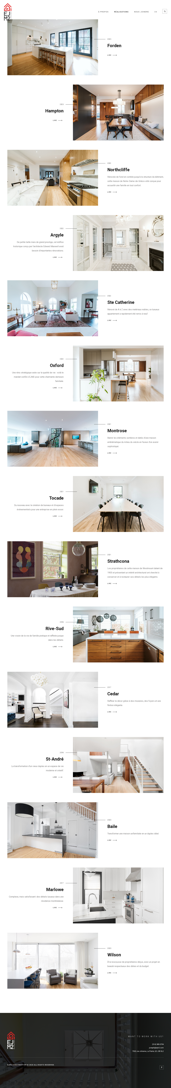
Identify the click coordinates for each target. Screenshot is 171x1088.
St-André (55, 759)
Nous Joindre (141, 12)
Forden (114, 45)
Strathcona (118, 561)
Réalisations (121, 12)
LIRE (109, 55)
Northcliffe (118, 169)
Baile (112, 826)
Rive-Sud (55, 628)
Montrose (117, 430)
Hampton (54, 110)
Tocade (56, 498)
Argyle (57, 235)
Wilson (114, 954)
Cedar (113, 693)
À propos (103, 12)
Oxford (57, 365)
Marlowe (55, 889)
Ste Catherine (120, 302)
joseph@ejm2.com (156, 1048)
